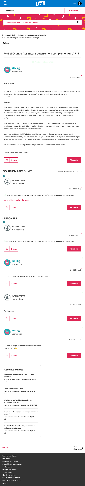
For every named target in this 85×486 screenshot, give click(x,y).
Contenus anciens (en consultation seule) (32, 35)
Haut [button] (6, 448)
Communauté (8, 10)
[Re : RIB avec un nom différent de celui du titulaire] (81, 171)
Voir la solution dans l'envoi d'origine (16, 200)
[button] (7, 160)
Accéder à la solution (44, 62)
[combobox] (42, 22)
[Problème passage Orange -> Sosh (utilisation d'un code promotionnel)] (78, 171)
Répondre (74, 160)
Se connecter (73, 11)
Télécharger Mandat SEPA (13, 388)
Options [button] (6, 43)
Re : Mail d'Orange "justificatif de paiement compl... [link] (22, 38)
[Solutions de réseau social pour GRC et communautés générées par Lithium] (78, 448)
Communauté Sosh (8, 35)
